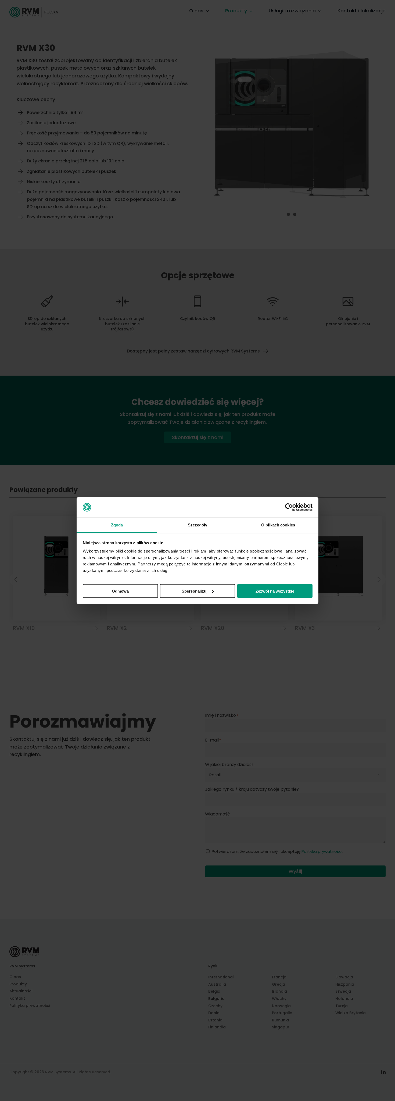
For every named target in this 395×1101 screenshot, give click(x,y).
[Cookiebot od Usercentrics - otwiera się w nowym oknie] (289, 507)
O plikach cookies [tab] (278, 525)
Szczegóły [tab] (197, 525)
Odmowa (120, 591)
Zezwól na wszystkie (275, 591)
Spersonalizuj (194, 591)
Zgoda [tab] (117, 525)
